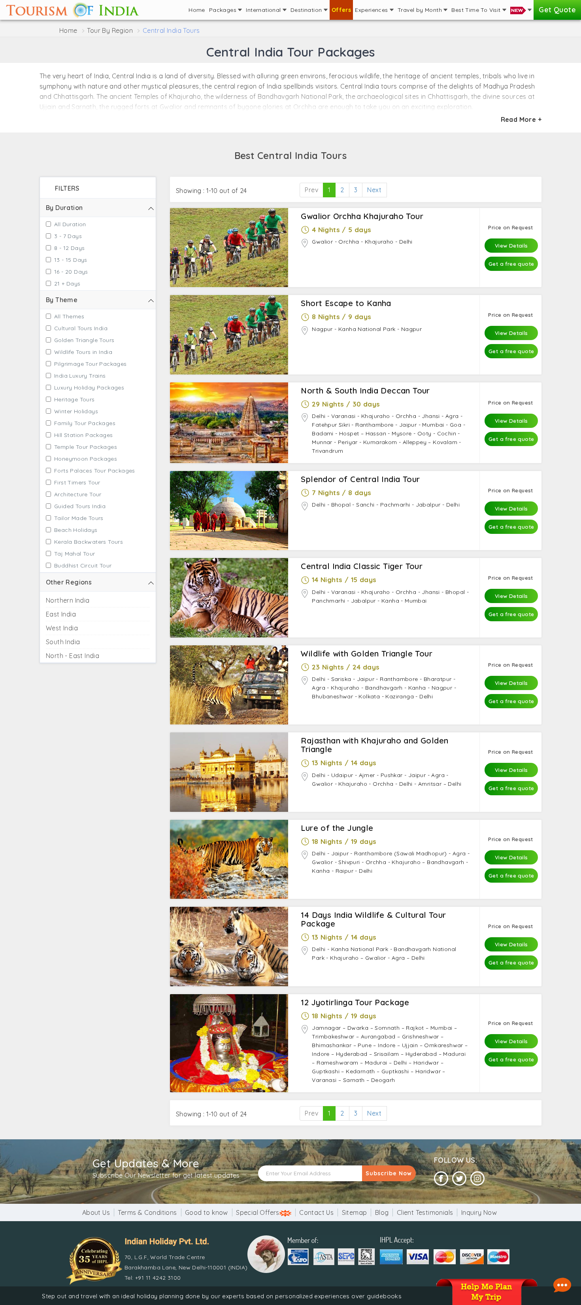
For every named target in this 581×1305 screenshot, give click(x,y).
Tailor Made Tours (79, 518)
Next (374, 190)
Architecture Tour (78, 494)
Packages (223, 9)
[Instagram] (477, 1178)
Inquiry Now (479, 1212)
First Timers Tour (77, 482)
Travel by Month (420, 9)
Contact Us (316, 1212)
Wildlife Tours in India (83, 352)
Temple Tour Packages (85, 446)
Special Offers (257, 1212)
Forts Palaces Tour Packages (94, 470)
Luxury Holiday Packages (89, 387)
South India (63, 642)
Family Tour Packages (84, 423)
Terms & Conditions (147, 1212)
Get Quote (557, 9)
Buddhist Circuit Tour (82, 565)
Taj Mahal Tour (74, 553)
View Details (511, 245)
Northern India (68, 600)
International (264, 9)
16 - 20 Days (71, 271)
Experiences (372, 9)
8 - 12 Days (69, 248)
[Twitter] (459, 1178)
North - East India (72, 656)
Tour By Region (110, 30)
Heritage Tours (74, 399)
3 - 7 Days (68, 236)
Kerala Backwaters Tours (88, 541)
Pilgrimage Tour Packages (90, 363)
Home (197, 9)
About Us (96, 1212)
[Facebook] (441, 1178)
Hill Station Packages (83, 435)
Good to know (206, 1212)
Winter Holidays (76, 411)
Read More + (521, 119)
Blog (382, 1212)
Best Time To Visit (476, 9)
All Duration (70, 224)
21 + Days (67, 283)
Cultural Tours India (81, 328)
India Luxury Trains (80, 375)
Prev (311, 190)
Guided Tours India (80, 506)
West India (62, 628)
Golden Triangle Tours (84, 340)
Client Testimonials (425, 1212)
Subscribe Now (389, 1173)
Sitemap (354, 1212)
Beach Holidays (76, 529)
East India (61, 614)
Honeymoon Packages (85, 458)
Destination (307, 9)
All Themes (69, 316)
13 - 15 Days (70, 259)
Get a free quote (511, 263)
